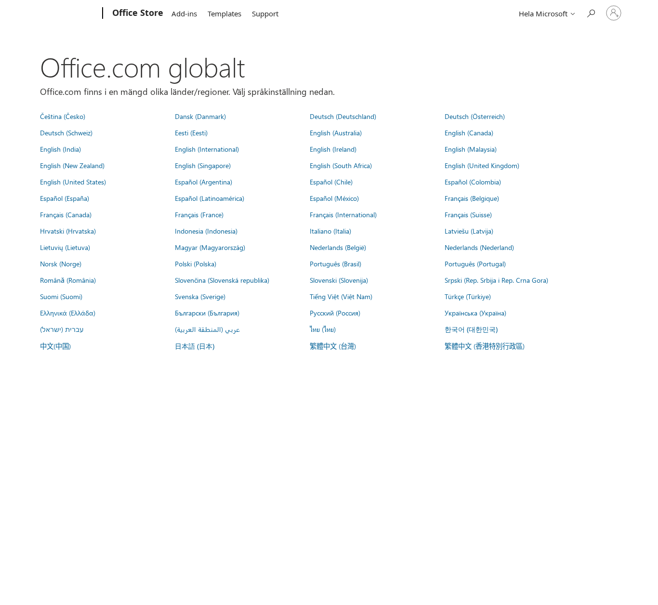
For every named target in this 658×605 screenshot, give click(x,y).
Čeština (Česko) (62, 116)
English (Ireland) (333, 149)
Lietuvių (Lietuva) (65, 247)
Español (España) (64, 198)
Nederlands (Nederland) (479, 247)
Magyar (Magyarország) (210, 247)
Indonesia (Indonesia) (206, 231)
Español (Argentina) (203, 181)
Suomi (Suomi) (61, 296)
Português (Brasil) (335, 263)
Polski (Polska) (195, 263)
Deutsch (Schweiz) (66, 132)
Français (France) (199, 214)
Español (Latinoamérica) (209, 198)
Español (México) (334, 198)
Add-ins (184, 13)
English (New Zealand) (72, 165)
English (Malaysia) (471, 149)
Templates (224, 13)
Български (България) (207, 312)
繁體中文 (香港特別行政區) (485, 346)
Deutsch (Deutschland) (343, 116)
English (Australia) (336, 132)
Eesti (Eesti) (191, 132)
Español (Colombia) (473, 181)
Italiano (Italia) (330, 231)
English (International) (207, 149)
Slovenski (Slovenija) (339, 280)
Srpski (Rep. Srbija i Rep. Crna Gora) (496, 280)
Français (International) (343, 214)
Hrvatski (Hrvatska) (68, 231)
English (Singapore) (203, 165)
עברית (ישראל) (61, 329)
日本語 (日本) (194, 346)
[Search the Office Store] (590, 12)
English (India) (60, 149)
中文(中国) (55, 346)
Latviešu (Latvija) (469, 231)
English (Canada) (469, 132)
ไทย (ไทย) (323, 329)
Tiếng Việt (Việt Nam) (341, 296)
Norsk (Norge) (60, 263)
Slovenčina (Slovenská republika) (222, 280)
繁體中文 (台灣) (333, 346)
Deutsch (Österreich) (475, 116)
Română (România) (68, 280)
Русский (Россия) (335, 312)
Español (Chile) (331, 181)
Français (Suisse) (468, 214)
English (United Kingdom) (482, 165)
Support (265, 13)
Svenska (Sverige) (200, 296)
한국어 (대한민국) (471, 329)
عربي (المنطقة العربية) (207, 329)
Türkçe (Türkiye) (468, 296)
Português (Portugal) (475, 263)
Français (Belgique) (472, 198)
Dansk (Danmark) (200, 116)
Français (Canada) (66, 214)
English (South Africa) (341, 165)
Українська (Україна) (475, 312)
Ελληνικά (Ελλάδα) (67, 312)
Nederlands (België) (338, 247)
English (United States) (73, 181)
